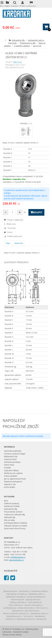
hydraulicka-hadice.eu (26, 619)
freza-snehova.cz (16, 605)
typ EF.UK (37, 46)
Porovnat (11, 228)
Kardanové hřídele (12, 506)
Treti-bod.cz (28, 616)
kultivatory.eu (18, 610)
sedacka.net (10, 619)
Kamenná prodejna (12, 462)
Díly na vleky (9, 520)
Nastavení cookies (21, 632)
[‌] (6, 577)
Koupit (37, 212)
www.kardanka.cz (16, 560)
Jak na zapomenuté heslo (15, 478)
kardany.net (41, 619)
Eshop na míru (9, 634)
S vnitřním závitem (22, 46)
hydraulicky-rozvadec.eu (17, 594)
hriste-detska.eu (35, 602)
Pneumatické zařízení (13, 511)
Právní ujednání (10, 476)
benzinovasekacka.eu (36, 596)
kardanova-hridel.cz (39, 591)
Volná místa (9, 465)
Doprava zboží (10, 459)
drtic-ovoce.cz (42, 608)
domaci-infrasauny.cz (34, 605)
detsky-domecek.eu (26, 608)
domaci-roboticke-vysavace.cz (16, 613)
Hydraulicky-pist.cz (14, 616)
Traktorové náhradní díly (14, 514)
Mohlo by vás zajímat (13, 473)
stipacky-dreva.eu (32, 599)
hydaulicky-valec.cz (37, 594)
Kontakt (7, 467)
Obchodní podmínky (12, 451)
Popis (7, 243)
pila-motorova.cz (32, 610)
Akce (6, 500)
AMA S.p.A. (17, 62)
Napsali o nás (10, 484)
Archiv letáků (9, 487)
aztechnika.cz (24, 591)
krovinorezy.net (17, 599)
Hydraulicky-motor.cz (39, 613)
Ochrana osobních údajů (14, 453)
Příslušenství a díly (27, 43)
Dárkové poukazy (11, 503)
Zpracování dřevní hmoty (15, 528)
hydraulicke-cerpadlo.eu (16, 596)
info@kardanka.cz (17, 557)
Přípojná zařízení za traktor (15, 525)
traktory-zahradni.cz (18, 602)
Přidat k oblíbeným (15, 220)
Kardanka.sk (40, 616)
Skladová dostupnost (13, 481)
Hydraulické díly (18, 40)
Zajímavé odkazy (11, 470)
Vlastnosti (19, 243)
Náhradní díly (9, 517)
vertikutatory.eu (10, 608)
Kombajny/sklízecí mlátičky (15, 523)
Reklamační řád (10, 456)
